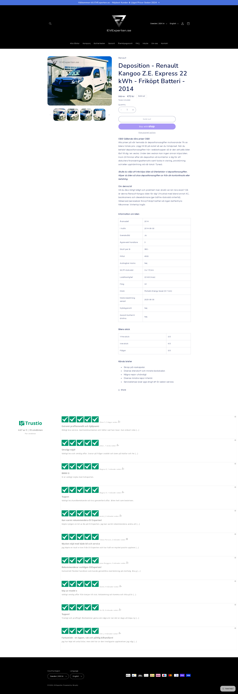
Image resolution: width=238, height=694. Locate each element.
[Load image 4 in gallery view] (99, 115)
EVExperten (58, 685)
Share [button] (123, 390)
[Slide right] (109, 115)
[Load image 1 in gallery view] (60, 115)
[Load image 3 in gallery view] (86, 115)
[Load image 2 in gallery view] (73, 115)
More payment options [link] (147, 132)
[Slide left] (50, 115)
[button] (50, 23)
